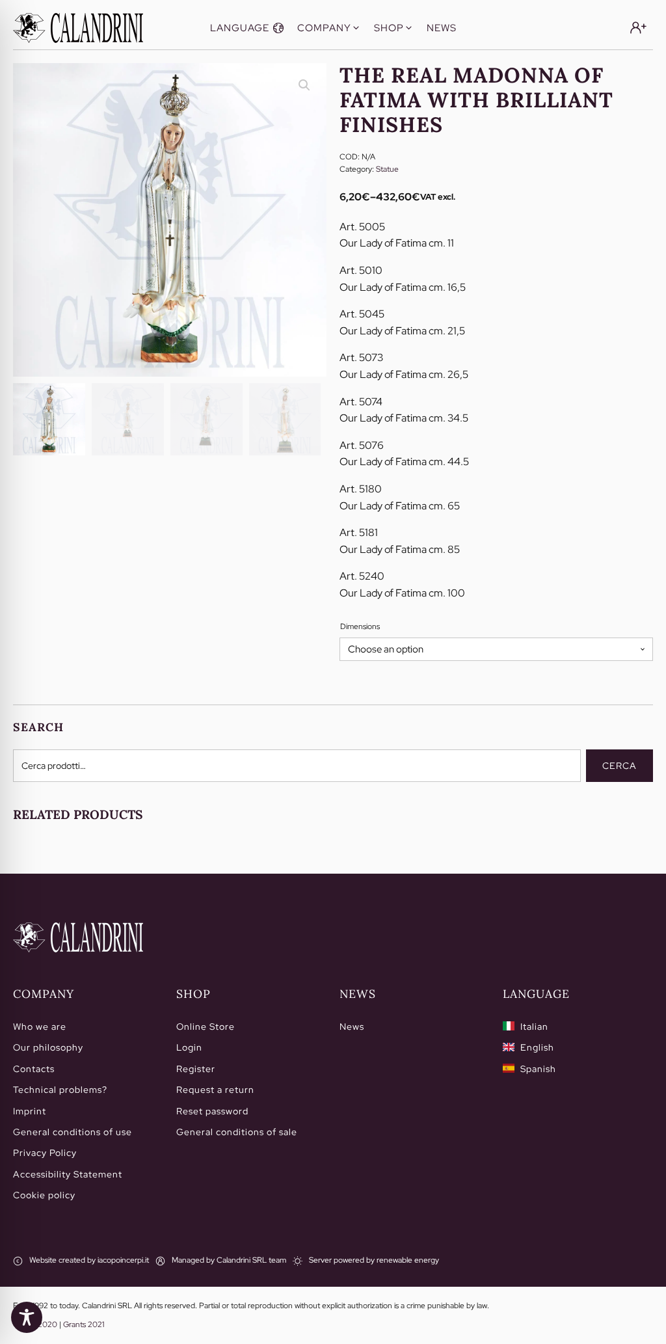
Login (189, 1047)
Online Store (205, 1026)
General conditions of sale (236, 1132)
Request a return (215, 1089)
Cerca (619, 766)
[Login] (638, 27)
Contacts (34, 1069)
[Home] (78, 937)
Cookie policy (44, 1195)
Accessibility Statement (67, 1174)
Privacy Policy (45, 1153)
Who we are (39, 1026)
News (352, 1026)
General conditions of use (72, 1132)
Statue (387, 169)
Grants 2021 (83, 1324)
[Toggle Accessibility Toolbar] (27, 1317)
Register (195, 1069)
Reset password (212, 1111)
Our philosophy (48, 1047)
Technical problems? (60, 1089)
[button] (247, 28)
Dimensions (360, 626)
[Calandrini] (78, 28)
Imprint (29, 1111)
